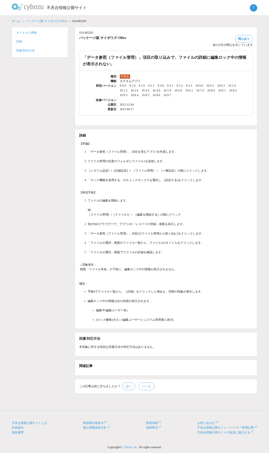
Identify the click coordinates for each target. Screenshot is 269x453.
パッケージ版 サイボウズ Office (46, 21)
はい (129, 386)
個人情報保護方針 (95, 427)
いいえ (146, 386)
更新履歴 (18, 432)
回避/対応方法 (25, 50)
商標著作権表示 (93, 423)
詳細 (19, 41)
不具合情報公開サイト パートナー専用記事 (225, 427)
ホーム (16, 21)
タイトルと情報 (26, 32)
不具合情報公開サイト (67, 7)
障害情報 (152, 423)
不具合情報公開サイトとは (29, 423)
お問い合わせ (206, 423)
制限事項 (152, 427)
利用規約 (18, 427)
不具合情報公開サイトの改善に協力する (223, 432)
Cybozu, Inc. (130, 447)
